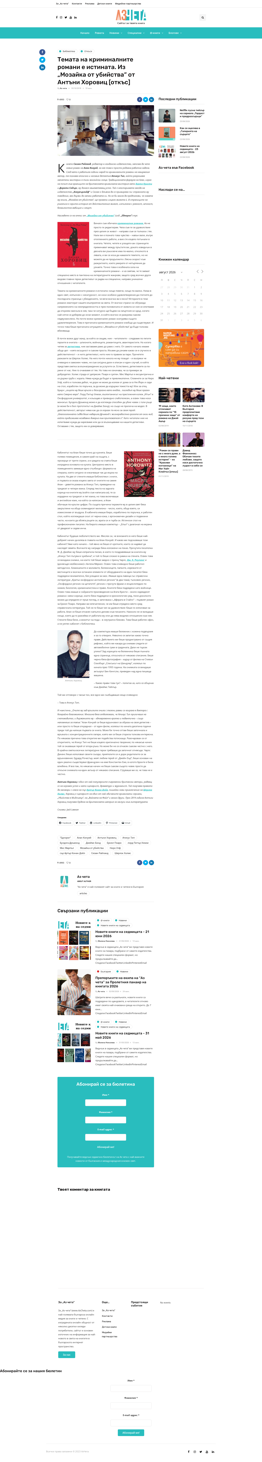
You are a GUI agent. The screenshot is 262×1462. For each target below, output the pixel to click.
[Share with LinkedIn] (151, 99)
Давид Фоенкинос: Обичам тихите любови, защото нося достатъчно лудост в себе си (193, 458)
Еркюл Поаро (114, 842)
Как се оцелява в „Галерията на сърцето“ (190, 131)
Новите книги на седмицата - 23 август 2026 (190, 149)
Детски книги (104, 3)
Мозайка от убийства (92, 847)
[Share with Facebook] (139, 99)
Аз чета (63, 88)
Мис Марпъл (67, 847)
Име (105, 1094)
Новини (114, 33)
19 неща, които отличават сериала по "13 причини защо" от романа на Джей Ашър (169, 414)
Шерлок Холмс (123, 853)
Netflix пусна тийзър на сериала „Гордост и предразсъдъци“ (192, 113)
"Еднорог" (65, 837)
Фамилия (105, 1112)
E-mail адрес (105, 1129)
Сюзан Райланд (99, 853)
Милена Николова (106, 941)
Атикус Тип (129, 837)
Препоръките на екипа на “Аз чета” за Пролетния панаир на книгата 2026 (120, 982)
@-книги (155, 33)
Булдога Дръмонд (70, 842)
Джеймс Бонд (93, 842)
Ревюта (99, 33)
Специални (134, 33)
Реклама (89, 3)
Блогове (174, 33)
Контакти (77, 3)
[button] (105, 130)
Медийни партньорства (128, 3)
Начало (84, 33)
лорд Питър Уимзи (138, 842)
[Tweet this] (145, 99)
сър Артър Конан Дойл (72, 853)
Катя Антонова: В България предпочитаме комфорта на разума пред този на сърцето (193, 414)
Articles (83, 893)
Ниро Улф (115, 847)
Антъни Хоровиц (106, 837)
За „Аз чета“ (62, 3)
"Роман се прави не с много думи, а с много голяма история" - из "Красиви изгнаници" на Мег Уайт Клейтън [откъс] (169, 461)
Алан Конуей (84, 837)
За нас (67, 1354)
